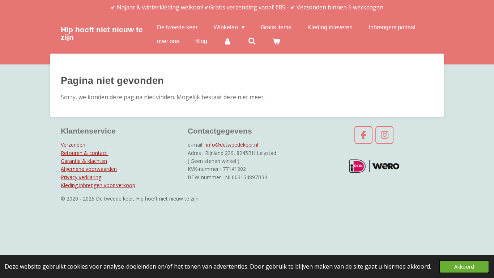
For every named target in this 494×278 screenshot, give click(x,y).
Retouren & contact (84, 152)
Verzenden (73, 144)
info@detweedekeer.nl (232, 144)
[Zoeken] (251, 41)
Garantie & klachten (84, 160)
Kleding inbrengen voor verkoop (98, 185)
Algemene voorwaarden (89, 168)
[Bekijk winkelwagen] (276, 41)
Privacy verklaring (81, 177)
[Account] (227, 41)
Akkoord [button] (464, 266)
